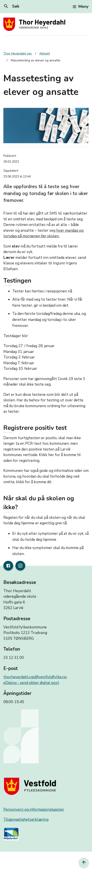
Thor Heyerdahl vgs (17, 53)
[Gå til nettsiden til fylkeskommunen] (31, 786)
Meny (83, 6)
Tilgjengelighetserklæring (25, 819)
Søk (11, 6)
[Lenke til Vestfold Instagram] (20, 566)
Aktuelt (44, 53)
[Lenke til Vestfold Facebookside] (8, 566)
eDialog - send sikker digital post (31, 682)
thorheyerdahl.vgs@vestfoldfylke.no (35, 677)
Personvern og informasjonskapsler (33, 809)
